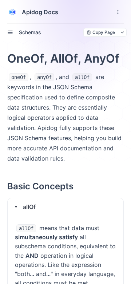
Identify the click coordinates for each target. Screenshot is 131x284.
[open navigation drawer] (118, 12)
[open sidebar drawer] (10, 32)
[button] (65, 207)
